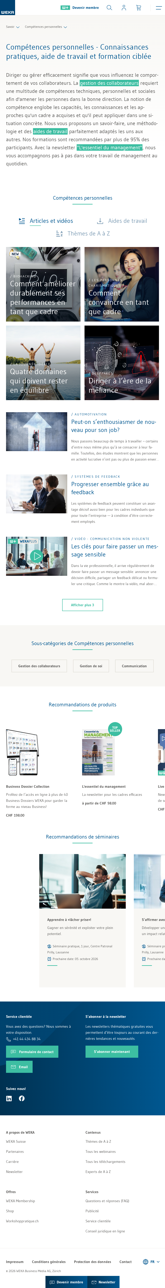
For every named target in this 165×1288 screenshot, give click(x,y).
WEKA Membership (20, 1201)
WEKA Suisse (16, 1141)
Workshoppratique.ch (22, 1221)
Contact (126, 1262)
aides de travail (50, 131)
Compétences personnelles (43, 27)
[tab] (46, 220)
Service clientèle (98, 1221)
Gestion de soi (91, 666)
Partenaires (15, 1151)
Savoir (10, 27)
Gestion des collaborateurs (39, 666)
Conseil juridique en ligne (105, 1231)
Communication (134, 666)
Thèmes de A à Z (98, 1141)
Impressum (15, 1262)
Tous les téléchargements (105, 1161)
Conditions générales (49, 1262)
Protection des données (92, 1262)
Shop (10, 1211)
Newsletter (14, 1172)
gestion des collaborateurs (109, 83)
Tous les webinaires (101, 1151)
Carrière (12, 1161)
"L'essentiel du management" (109, 147)
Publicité (92, 1211)
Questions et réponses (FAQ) (107, 1201)
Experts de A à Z (98, 1172)
